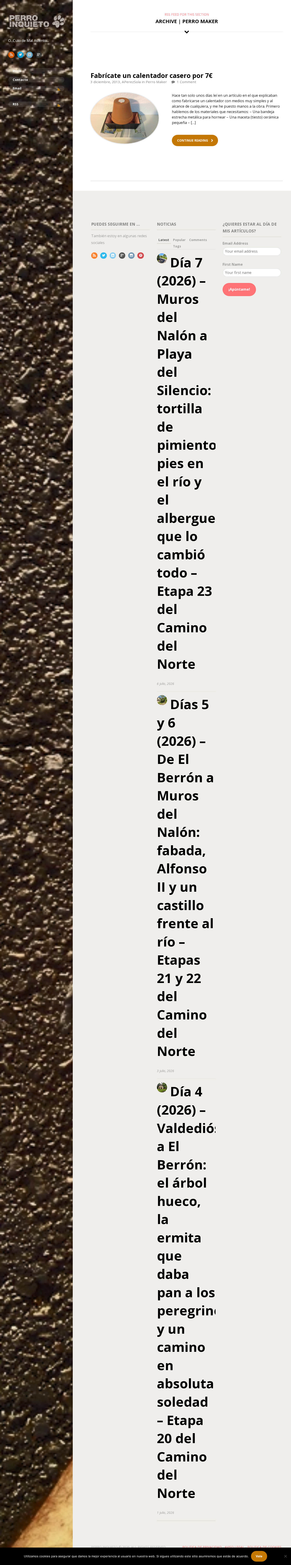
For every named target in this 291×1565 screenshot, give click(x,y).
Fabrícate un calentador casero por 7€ (151, 75)
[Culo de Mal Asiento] (36, 21)
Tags (177, 246)
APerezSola (131, 82)
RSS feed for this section (187, 14)
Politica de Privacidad (202, 1547)
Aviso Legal (234, 1547)
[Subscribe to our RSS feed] (12, 54)
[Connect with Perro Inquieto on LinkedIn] (30, 54)
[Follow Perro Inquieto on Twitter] (21, 54)
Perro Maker (156, 82)
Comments (198, 240)
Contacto (20, 79)
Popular (179, 240)
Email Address (235, 243)
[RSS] (95, 255)
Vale (259, 1556)
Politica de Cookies (264, 1547)
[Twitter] (104, 255)
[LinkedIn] (114, 255)
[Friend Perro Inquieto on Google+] (39, 54)
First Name (233, 264)
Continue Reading (192, 140)
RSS (15, 104)
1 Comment (186, 82)
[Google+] (123, 255)
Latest (163, 240)
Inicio (17, 71)
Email (17, 88)
